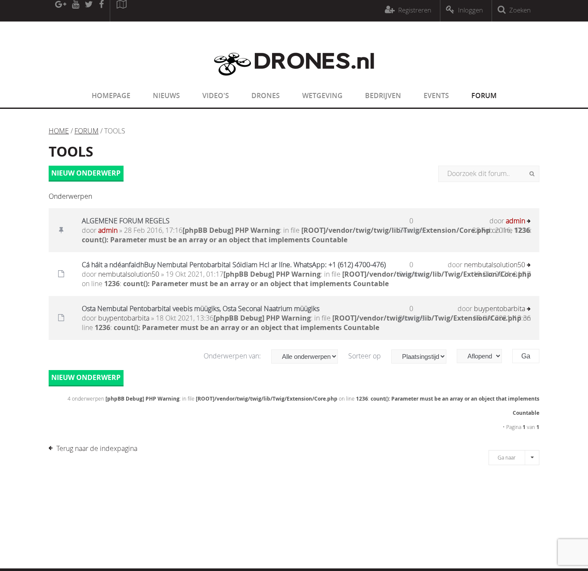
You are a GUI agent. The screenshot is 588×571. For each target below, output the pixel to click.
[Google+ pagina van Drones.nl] (60, 11)
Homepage (111, 95)
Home (59, 131)
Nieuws (166, 95)
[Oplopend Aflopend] (484, 356)
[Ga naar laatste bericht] (529, 222)
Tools (71, 151)
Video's (215, 95)
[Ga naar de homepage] (294, 81)
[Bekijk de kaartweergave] (121, 11)
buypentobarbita (123, 318)
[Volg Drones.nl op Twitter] (89, 11)
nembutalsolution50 (128, 274)
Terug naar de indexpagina (96, 448)
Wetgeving (322, 95)
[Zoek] (531, 174)
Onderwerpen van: (233, 356)
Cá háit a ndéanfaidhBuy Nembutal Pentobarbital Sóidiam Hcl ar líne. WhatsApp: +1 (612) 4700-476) (234, 264)
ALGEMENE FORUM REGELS (126, 220)
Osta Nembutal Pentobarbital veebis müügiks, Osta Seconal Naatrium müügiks (200, 308)
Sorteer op (365, 356)
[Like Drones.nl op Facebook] (101, 11)
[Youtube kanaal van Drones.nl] (75, 11)
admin (108, 230)
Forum (484, 95)
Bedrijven (383, 95)
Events (436, 95)
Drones (265, 95)
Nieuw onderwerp (86, 173)
